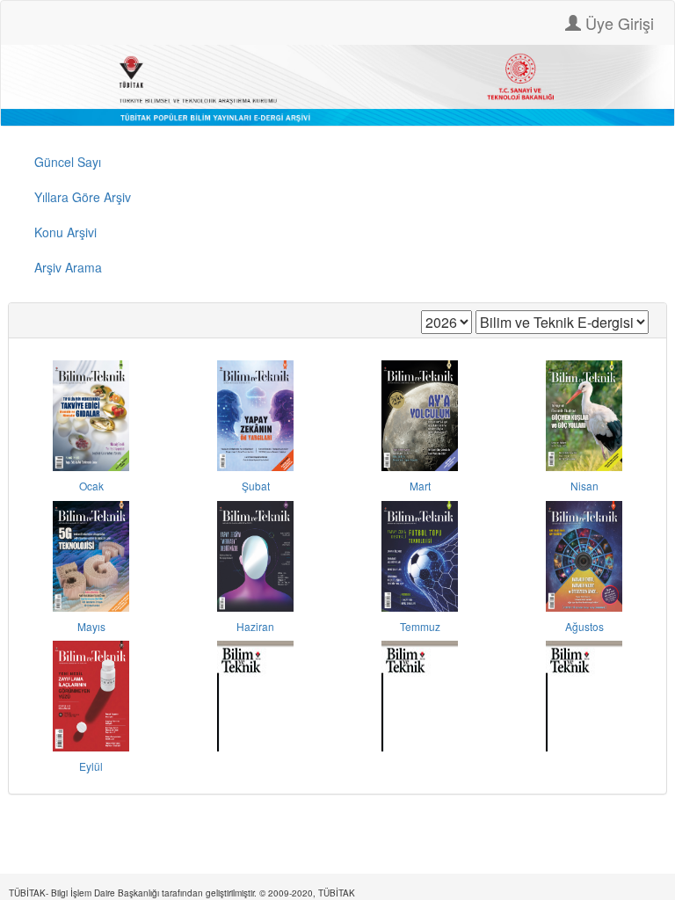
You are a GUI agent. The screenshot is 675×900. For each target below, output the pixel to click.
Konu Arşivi (65, 232)
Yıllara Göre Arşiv (82, 197)
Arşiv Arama (68, 267)
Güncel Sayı (67, 162)
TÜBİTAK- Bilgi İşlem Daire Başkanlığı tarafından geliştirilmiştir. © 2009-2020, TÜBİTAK (182, 893)
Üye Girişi (617, 22)
